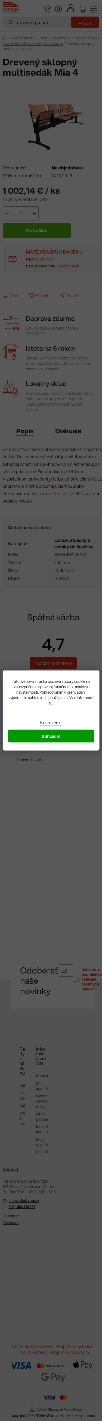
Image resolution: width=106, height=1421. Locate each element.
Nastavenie (51, 722)
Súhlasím (51, 736)
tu (50, 703)
